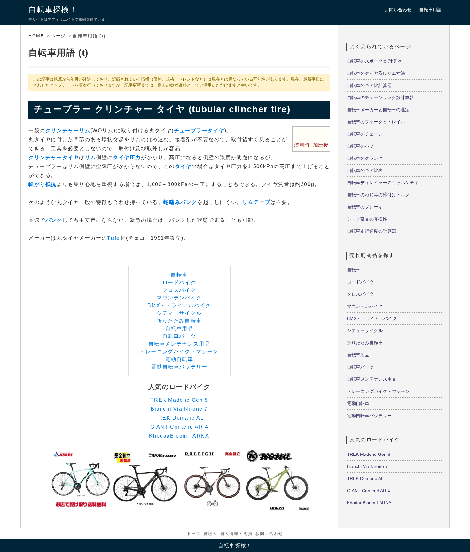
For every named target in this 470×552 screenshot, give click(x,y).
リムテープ (256, 202)
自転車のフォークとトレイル (376, 121)
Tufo (113, 238)
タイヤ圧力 (127, 157)
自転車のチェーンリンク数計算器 (380, 97)
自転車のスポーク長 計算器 (374, 61)
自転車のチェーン (365, 133)
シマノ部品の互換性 (367, 219)
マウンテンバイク (179, 297)
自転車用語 (430, 9)
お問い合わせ (398, 9)
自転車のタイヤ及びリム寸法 (376, 73)
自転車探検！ (53, 9)
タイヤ (183, 166)
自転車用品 (179, 328)
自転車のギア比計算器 (369, 85)
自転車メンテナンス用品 (179, 343)
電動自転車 (179, 359)
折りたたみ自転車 (179, 320)
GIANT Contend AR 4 (179, 427)
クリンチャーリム (67, 130)
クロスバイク (179, 290)
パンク (53, 220)
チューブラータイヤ (199, 130)
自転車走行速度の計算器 (371, 231)
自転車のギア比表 (365, 170)
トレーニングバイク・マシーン (179, 351)
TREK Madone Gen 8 (179, 400)
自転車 (179, 274)
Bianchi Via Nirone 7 (179, 409)
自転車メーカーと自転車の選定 (378, 109)
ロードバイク (179, 282)
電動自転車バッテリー (179, 366)
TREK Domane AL (179, 418)
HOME (36, 35)
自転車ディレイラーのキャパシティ (383, 182)
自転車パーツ (179, 336)
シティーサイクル (179, 313)
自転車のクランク (365, 158)
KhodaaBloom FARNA (179, 436)
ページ (58, 35)
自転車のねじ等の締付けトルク (378, 194)
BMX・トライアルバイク (179, 305)
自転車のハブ (360, 146)
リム (90, 157)
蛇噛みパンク (180, 202)
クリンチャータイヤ (53, 157)
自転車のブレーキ (365, 206)
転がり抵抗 (42, 184)
